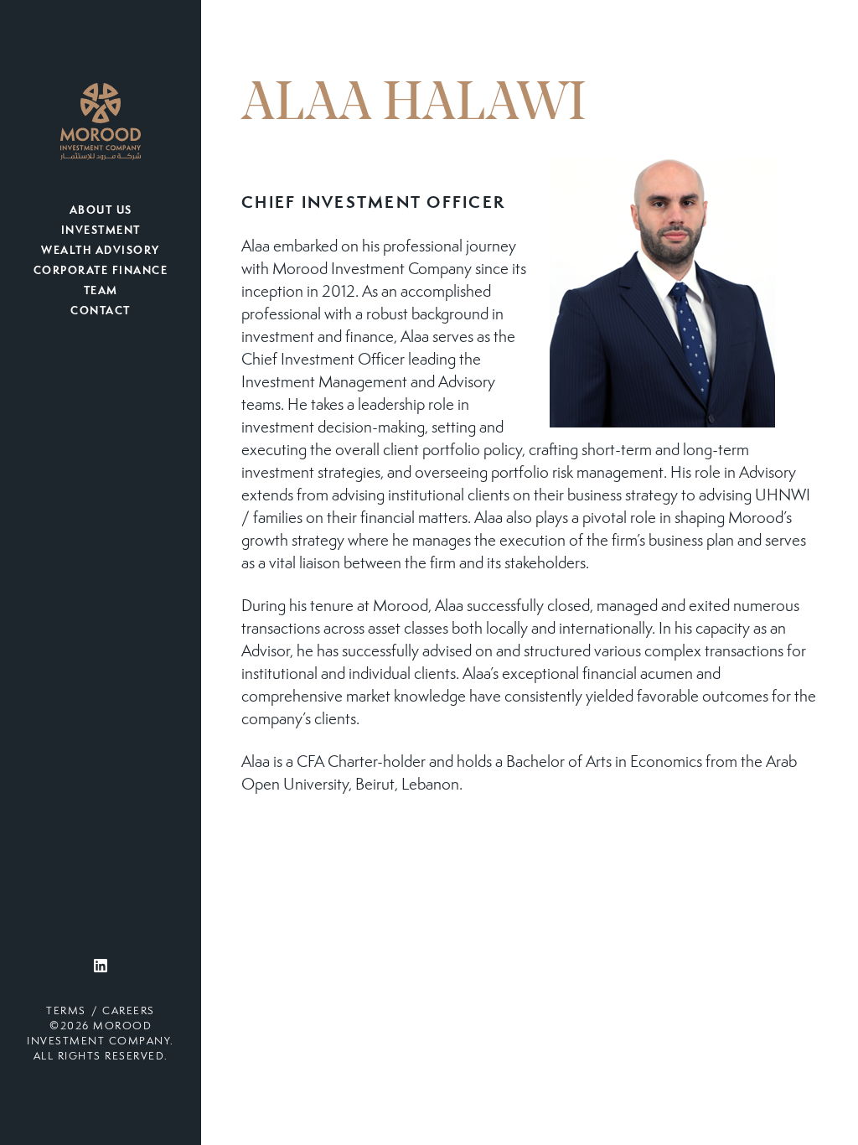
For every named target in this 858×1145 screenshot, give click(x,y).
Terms (66, 1012)
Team (101, 292)
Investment (101, 231)
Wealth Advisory (100, 251)
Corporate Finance (101, 272)
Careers (128, 1012)
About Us (101, 211)
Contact (100, 312)
